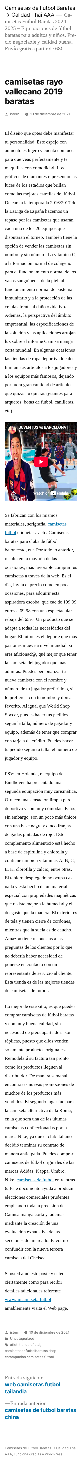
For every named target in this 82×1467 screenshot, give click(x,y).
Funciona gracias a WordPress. (38, 1454)
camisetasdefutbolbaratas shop (30, 1351)
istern (14, 114)
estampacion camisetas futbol (29, 1357)
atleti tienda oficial (25, 1345)
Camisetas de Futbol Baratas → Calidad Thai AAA (40, 11)
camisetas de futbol (35, 1180)
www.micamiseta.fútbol (28, 1299)
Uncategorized (22, 1338)
